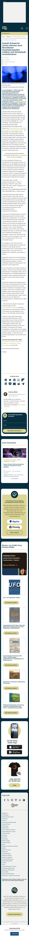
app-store (14, 747)
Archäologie (5, 815)
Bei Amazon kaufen (11, 712)
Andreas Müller (5, 57)
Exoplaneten (10, 474)
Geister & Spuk (6, 824)
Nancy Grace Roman (18, 474)
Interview (4, 835)
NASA (5, 476)
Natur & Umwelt (6, 850)
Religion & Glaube (6, 855)
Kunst (3, 844)
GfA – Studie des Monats (8, 829)
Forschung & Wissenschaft (9, 822)
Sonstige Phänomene (7, 859)
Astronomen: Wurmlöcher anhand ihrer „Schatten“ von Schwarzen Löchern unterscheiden (12, 343)
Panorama (4, 851)
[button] (5, 380)
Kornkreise (5, 839)
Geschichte (5, 826)
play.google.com (14, 752)
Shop (14, 785)
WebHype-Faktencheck (8, 870)
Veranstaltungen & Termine (9, 866)
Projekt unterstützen (14, 914)
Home (3, 36)
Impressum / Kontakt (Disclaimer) (11, 875)
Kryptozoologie (6, 842)
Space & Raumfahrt (7, 861)
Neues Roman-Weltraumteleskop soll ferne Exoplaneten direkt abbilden (14, 465)
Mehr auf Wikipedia (9, 565)
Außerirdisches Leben (10, 460)
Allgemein (9, 36)
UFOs (3, 864)
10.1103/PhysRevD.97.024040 (10, 307)
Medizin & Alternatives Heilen (10, 846)
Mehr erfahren (14, 532)
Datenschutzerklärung (8, 873)
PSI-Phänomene (6, 853)
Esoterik (4, 820)
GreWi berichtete (20, 101)
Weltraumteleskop (14, 476)
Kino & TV (4, 837)
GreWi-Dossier (6, 833)
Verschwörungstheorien (8, 868)
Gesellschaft (5, 828)
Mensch (4, 848)
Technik (13, 461)
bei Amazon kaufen (11, 602)
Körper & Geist (6, 840)
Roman (8, 476)
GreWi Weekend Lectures (8, 831)
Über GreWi (5, 872)
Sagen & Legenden (7, 857)
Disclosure (5, 818)
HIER (4, 155)
